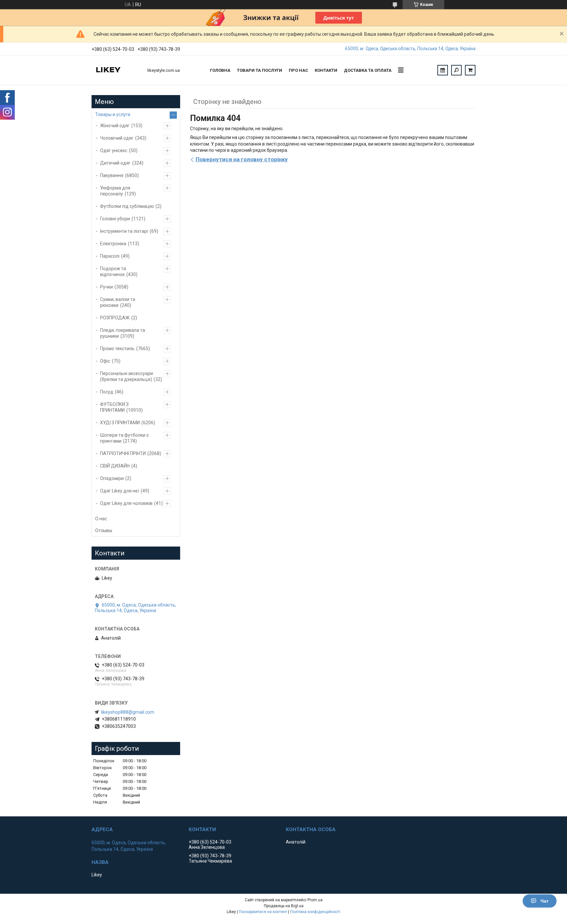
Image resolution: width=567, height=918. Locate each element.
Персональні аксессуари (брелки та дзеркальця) (126, 376)
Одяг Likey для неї (119, 490)
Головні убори (115, 218)
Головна (220, 70)
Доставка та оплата (367, 70)
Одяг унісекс (113, 150)
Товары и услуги (112, 114)
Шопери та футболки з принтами (124, 438)
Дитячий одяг (115, 163)
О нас (101, 518)
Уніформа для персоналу (115, 190)
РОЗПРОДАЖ (115, 317)
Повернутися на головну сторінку (242, 159)
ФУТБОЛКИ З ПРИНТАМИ (114, 407)
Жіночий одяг (115, 125)
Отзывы (103, 530)
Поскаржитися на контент (263, 911)
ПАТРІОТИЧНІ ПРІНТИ (123, 453)
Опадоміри (112, 478)
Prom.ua (315, 900)
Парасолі (109, 256)
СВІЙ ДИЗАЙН (115, 466)
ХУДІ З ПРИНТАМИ (120, 422)
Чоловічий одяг (117, 138)
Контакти (326, 70)
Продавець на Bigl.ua (284, 906)
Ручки (106, 286)
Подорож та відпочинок (113, 271)
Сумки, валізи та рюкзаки (117, 302)
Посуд (106, 391)
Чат (544, 901)
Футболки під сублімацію (127, 206)
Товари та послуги (259, 70)
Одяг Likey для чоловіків (126, 503)
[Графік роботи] (442, 70)
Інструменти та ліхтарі (124, 231)
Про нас (298, 70)
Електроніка (113, 243)
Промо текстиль (117, 348)
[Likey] (116, 70)
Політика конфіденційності (315, 911)
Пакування (111, 175)
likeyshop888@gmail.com (127, 712)
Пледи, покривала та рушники (122, 333)
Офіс (105, 361)
